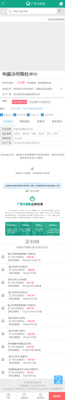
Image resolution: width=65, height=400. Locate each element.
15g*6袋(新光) (19, 102)
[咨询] (58, 379)
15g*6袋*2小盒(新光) (39, 102)
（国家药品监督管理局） (46, 89)
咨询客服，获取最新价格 (39, 83)
